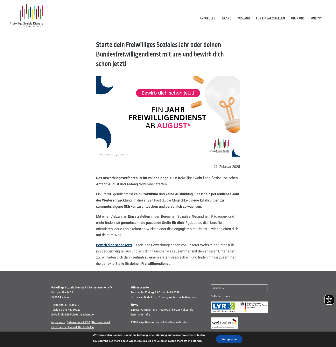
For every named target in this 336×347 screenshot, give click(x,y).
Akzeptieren (229, 339)
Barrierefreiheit (101, 322)
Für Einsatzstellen (270, 18)
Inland (226, 18)
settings (196, 341)
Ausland (243, 18)
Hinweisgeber (59, 327)
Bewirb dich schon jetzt (114, 245)
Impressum (58, 322)
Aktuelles (207, 18)
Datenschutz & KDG (78, 322)
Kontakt (317, 18)
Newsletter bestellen (81, 327)
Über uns (297, 18)
